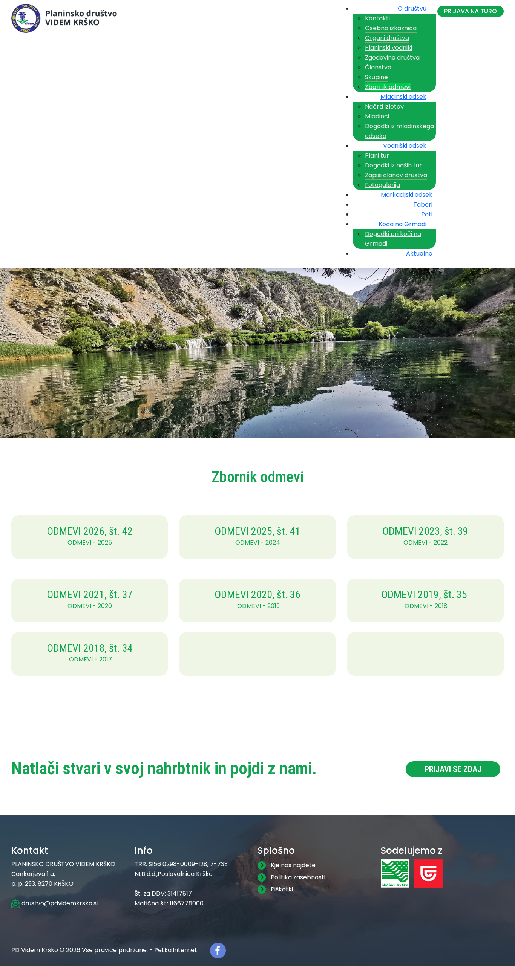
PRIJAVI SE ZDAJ (453, 769)
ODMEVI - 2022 (425, 542)
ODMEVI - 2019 (258, 606)
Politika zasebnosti (298, 877)
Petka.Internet (175, 950)
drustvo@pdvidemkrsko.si (59, 903)
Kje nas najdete (293, 865)
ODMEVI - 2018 (426, 606)
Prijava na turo (470, 11)
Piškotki (282, 889)
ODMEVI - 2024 (257, 542)
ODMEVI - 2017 (90, 659)
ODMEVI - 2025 (89, 542)
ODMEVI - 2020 (89, 606)
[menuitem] (415, 6)
